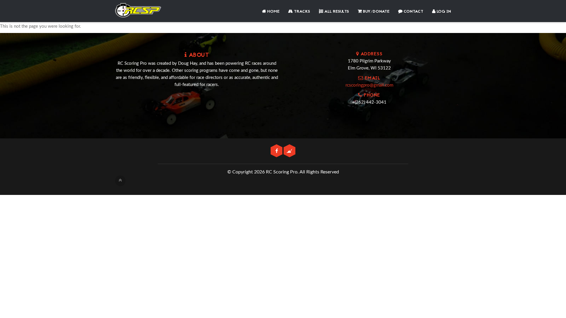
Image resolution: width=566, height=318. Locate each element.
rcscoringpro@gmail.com (369, 85)
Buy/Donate (375, 12)
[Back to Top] (120, 180)
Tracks (301, 12)
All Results (336, 12)
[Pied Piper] (289, 151)
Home (272, 12)
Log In (443, 12)
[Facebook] (277, 151)
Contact (412, 12)
